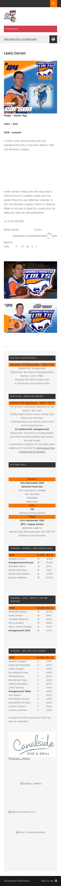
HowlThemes (23, 881)
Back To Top (47, 881)
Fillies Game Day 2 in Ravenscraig (20, 39)
